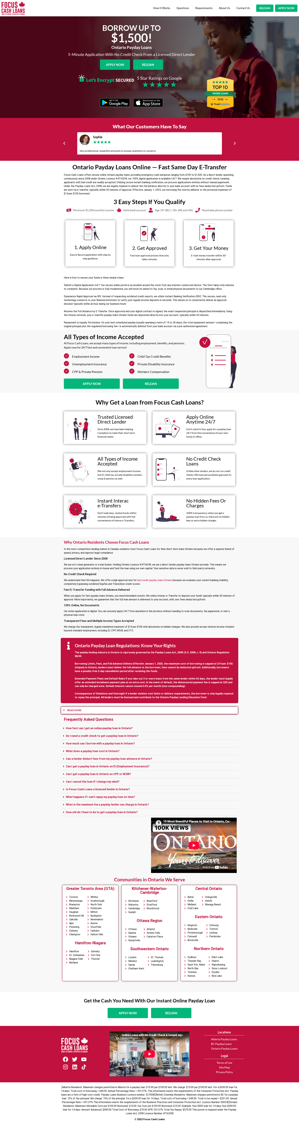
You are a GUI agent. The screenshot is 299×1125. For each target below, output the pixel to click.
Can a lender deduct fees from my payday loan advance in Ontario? (109, 758)
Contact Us (243, 8)
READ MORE (74, 710)
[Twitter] (74, 1059)
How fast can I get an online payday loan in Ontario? (99, 728)
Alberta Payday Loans (224, 1039)
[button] (64, 143)
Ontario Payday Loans (224, 1048)
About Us (224, 8)
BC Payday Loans (221, 1044)
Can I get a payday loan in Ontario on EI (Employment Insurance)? (108, 766)
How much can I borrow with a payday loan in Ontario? (100, 743)
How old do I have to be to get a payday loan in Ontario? (102, 812)
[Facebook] (65, 1059)
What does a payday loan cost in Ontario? (93, 751)
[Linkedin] (74, 1067)
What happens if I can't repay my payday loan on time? (100, 796)
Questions (182, 8)
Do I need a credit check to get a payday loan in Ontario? (102, 735)
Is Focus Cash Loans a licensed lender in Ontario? (98, 789)
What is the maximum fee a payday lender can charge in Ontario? (107, 804)
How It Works (161, 8)
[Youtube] (84, 1059)
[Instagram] (65, 1067)
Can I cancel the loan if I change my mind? (92, 781)
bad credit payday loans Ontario (154, 580)
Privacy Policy (224, 1072)
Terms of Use (224, 1062)
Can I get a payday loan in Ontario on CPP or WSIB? (98, 774)
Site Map (224, 1067)
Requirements (204, 8)
